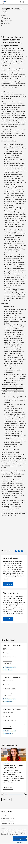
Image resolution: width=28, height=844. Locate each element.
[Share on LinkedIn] (16, 551)
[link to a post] (13, 754)
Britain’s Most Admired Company (12, 457)
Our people (6, 763)
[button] (14, 670)
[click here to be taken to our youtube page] (9, 812)
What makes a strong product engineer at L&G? (14, 766)
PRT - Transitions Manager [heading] (12, 645)
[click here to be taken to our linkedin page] (11, 812)
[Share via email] (22, 551)
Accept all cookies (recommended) (19, 836)
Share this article (7, 551)
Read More (8, 584)
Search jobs (21, 2)
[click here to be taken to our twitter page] (6, 812)
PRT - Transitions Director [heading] (12, 677)
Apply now (7, 663)
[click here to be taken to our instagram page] (4, 812)
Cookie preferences (19, 842)
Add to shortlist (10, 667)
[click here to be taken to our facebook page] (2, 812)
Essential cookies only (20, 839)
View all (5, 799)
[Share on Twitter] (19, 551)
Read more (8, 788)
